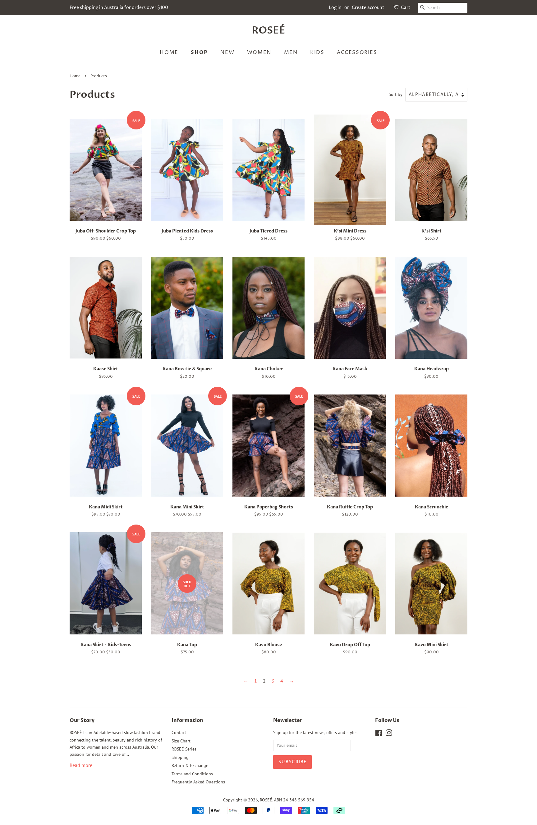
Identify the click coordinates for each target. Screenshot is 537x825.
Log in (335, 8)
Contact (179, 732)
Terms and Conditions (192, 774)
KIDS (317, 52)
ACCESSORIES (357, 52)
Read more (81, 765)
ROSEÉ (268, 30)
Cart (406, 8)
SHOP (199, 52)
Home (75, 76)
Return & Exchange (190, 765)
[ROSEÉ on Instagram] (388, 734)
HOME (169, 52)
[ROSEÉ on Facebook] (378, 734)
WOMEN (259, 52)
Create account (368, 8)
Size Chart (181, 741)
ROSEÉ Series (184, 749)
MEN (291, 52)
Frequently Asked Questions (198, 782)
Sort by (395, 94)
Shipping (180, 757)
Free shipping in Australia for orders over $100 (119, 8)
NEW (227, 52)
